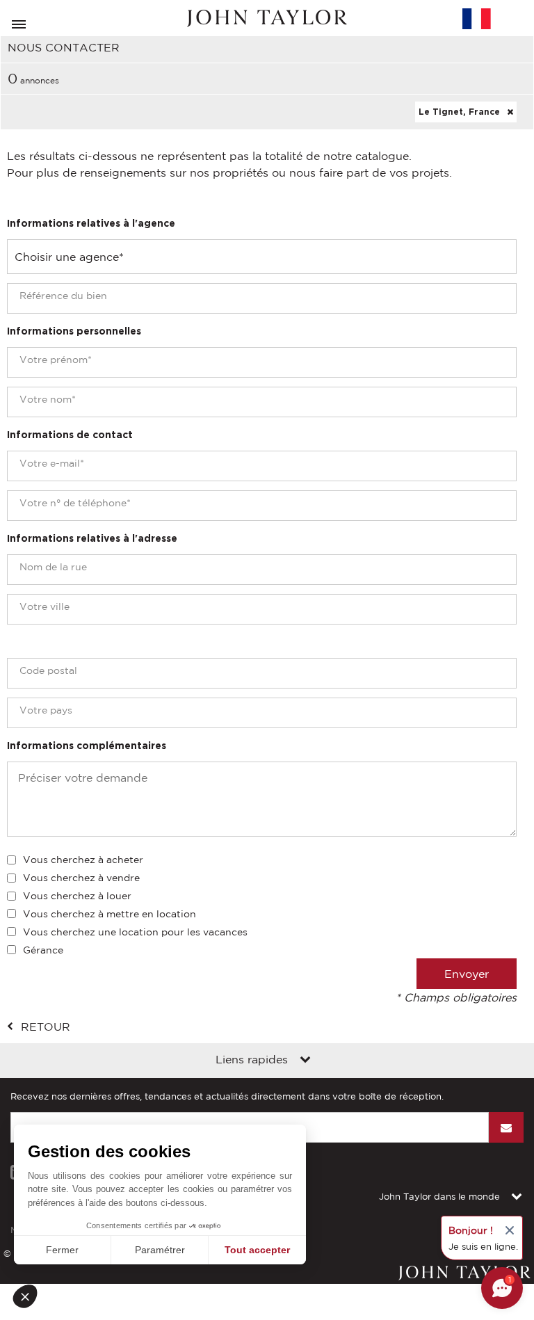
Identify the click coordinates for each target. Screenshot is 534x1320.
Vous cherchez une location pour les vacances (135, 931)
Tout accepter (257, 1249)
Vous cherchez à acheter (83, 859)
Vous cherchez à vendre (81, 877)
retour (45, 1026)
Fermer (62, 1249)
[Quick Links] (305, 1060)
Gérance (43, 950)
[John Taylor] (266, 18)
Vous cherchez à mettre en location (109, 913)
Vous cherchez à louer (77, 895)
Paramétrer (160, 1249)
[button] (29, 1296)
